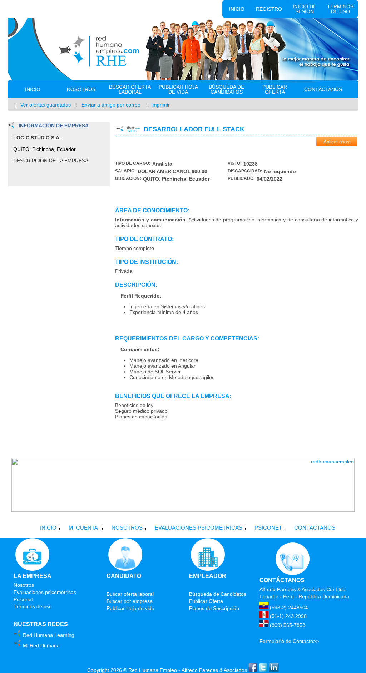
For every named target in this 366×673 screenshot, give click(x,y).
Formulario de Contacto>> (289, 641)
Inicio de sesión (304, 9)
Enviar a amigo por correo (110, 105)
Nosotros (81, 89)
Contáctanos (323, 89)
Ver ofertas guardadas (45, 105)
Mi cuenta (83, 528)
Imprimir (160, 105)
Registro (269, 9)
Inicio (236, 9)
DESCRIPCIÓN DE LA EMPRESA (50, 160)
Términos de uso (340, 9)
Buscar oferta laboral (130, 89)
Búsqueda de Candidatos (226, 89)
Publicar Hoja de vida (178, 89)
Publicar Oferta (274, 89)
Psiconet (268, 528)
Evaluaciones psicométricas (198, 528)
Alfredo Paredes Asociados (214, 670)
